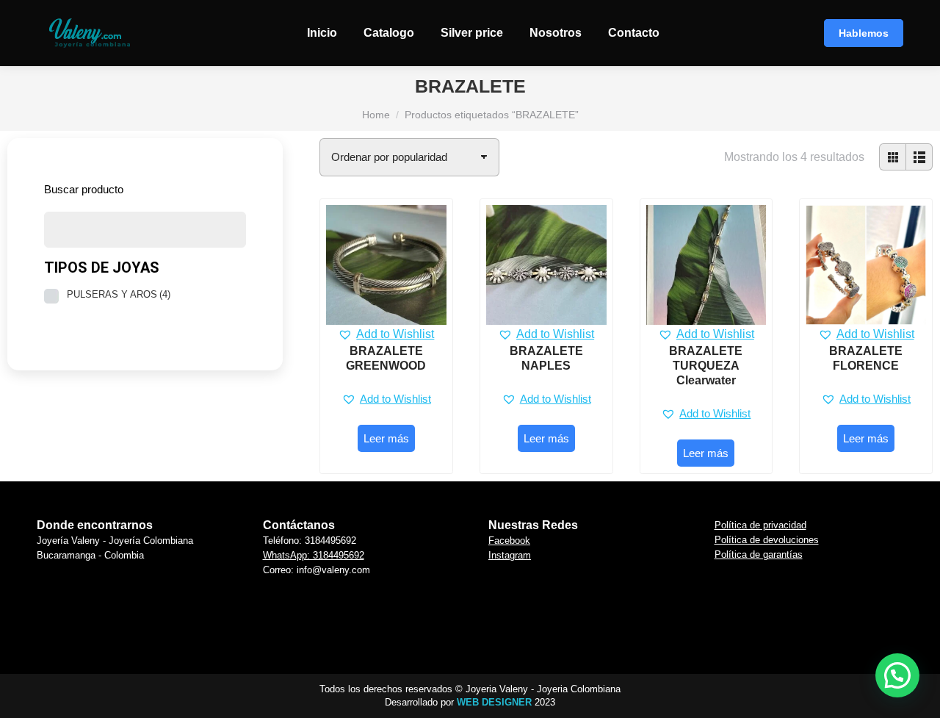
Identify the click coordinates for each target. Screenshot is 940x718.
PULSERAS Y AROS (118, 294)
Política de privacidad (760, 525)
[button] (386, 334)
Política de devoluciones (767, 539)
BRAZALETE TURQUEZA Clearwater (705, 366)
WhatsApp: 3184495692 (313, 555)
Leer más (386, 438)
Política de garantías (759, 554)
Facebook (509, 540)
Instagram (509, 555)
